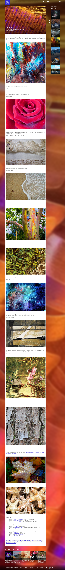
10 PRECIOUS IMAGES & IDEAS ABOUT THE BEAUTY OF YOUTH (42, 561)
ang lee (20, 540)
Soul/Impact (14, 453)
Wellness (23, 1)
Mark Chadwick (17, 520)
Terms (36, 567)
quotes (14, 540)
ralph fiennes (27, 540)
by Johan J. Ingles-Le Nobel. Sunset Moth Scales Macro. (40, 34)
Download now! (20, 534)
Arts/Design (27, 452)
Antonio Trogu (16, 525)
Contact (41, 567)
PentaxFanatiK (17, 533)
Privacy (31, 567)
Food (16, 1)
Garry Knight (16, 535)
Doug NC (15, 532)
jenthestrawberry (17, 528)
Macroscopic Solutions (18, 527)
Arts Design (29, 1)
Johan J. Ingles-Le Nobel (18, 519)
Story (21, 567)
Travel (13, 1)
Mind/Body (8, 453)
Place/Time (42, 452)
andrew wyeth (36, 540)
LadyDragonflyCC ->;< (18, 521)
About (26, 567)
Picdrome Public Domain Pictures (20, 522)
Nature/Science (32, 452)
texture (8, 540)
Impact (19, 1)
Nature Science (35, 1)
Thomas (15, 526)
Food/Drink (37, 452)
